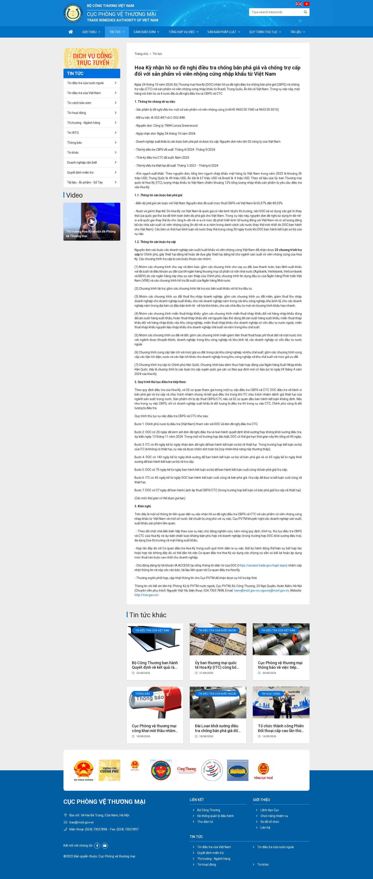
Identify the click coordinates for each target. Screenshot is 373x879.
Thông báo (142, 693)
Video (74, 195)
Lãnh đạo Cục (270, 810)
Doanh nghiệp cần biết (82, 162)
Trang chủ (141, 54)
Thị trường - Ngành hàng (83, 122)
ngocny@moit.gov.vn (275, 590)
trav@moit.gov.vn (81, 822)
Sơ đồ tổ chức (270, 821)
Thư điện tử (205, 821)
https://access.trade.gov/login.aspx (262, 565)
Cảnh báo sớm (145, 32)
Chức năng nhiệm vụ (274, 816)
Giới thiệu (89, 32)
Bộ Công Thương (208, 810)
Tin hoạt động (270, 693)
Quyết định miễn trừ (80, 172)
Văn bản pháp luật (221, 32)
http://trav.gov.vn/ (146, 595)
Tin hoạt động (206, 864)
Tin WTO (73, 132)
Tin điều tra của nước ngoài (217, 630)
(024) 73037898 (96, 829)
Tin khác (73, 152)
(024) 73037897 (128, 829)
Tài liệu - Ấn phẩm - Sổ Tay (85, 182)
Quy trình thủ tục (263, 32)
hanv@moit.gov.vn (246, 590)
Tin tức (115, 32)
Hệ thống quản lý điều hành (215, 816)
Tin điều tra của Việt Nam (152, 630)
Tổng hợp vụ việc (182, 32)
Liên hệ (265, 827)
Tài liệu (295, 32)
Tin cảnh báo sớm (79, 103)
